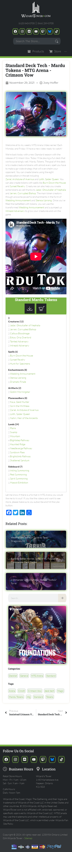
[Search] (62, 598)
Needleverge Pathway (21, 448)
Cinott (21, 690)
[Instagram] (22, 31)
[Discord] (29, 31)
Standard (51, 675)
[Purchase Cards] (42, 312)
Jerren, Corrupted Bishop (23, 193)
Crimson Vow (35, 690)
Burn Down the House (54, 182)
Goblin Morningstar (20, 391)
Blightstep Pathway (19, 440)
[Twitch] (43, 31)
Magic (60, 690)
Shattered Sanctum (19, 460)
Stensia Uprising (44, 200)
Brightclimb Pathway (20, 456)
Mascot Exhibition (19, 482)
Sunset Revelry (17, 186)
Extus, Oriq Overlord (20, 337)
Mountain (15, 436)
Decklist (13, 675)
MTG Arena (37, 675)
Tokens (49, 696)
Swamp (13, 432)
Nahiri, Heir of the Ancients (24, 418)
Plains (13, 428)
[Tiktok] (57, 31)
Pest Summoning (18, 474)
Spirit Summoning (19, 478)
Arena (12, 690)
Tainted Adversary (19, 341)
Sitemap (28, 838)
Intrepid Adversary (15, 210)
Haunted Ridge (17, 444)
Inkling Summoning (19, 470)
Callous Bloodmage (19, 333)
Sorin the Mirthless (19, 405)
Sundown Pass (17, 452)
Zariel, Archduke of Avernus (20, 179)
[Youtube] (36, 31)
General (24, 675)
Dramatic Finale (18, 381)
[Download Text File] (30, 312)
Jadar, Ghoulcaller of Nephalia (51, 189)
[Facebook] (15, 31)
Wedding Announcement (18, 200)
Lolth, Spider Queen (49, 179)
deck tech (49, 690)
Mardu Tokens (16, 696)
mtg (28, 696)
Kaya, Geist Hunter (19, 401)
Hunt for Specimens (20, 363)
